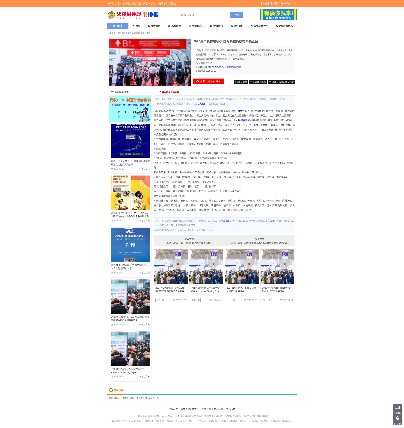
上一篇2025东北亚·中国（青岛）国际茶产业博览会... (189, 240)
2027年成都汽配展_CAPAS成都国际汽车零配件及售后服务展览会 (169, 291)
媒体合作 (291, 3)
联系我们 (201, 103)
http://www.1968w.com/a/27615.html (224, 67)
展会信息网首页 (124, 33)
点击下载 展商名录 (210, 81)
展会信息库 (114, 398)
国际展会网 (142, 398)
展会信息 (155, 25)
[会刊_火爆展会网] (154, 15)
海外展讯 (238, 25)
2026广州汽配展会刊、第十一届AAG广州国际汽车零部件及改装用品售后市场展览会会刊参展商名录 (130, 216)
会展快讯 (218, 25)
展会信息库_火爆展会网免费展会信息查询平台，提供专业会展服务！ (144, 3)
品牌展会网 (153, 398)
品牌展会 (176, 25)
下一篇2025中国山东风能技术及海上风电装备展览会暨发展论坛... (260, 240)
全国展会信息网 (128, 398)
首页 (137, 25)
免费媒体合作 (259, 82)
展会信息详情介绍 (170, 92)
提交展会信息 (286, 25)
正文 (148, 33)
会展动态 (197, 25)
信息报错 (242, 82)
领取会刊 (145, 168)
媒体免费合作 (261, 25)
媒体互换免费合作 (190, 408)
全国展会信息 (139, 33)
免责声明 (206, 408)
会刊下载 (160, 300)
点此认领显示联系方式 (282, 82)
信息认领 (218, 408)
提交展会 (173, 408)
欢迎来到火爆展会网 (273, 3)
